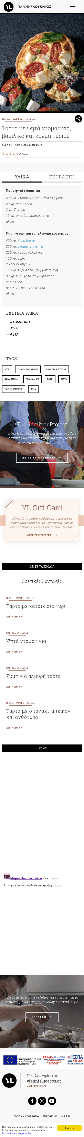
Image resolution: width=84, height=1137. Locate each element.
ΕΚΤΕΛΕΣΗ (62, 177)
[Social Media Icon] (32, 1101)
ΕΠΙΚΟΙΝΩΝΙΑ (50, 1116)
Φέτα (33, 389)
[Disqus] (42, 811)
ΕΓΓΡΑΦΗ (39, 1017)
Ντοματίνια (11, 379)
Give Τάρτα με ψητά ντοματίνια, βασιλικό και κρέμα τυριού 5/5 (17, 154)
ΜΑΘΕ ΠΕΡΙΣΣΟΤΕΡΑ (39, 535)
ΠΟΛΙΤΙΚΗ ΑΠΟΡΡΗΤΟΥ (26, 1116)
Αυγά (6, 369)
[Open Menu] (75, 8)
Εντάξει (69, 1127)
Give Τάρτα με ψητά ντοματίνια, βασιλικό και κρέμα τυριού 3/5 (10, 154)
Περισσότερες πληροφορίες (16, 1133)
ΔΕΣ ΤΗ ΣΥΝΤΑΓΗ (14, 617)
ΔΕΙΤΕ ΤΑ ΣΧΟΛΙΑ (42, 566)
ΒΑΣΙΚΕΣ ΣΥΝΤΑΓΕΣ (17, 633)
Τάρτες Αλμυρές (13, 389)
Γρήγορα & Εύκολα (56, 369)
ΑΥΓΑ (14, 328)
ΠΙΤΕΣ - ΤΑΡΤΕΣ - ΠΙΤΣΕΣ (18, 118)
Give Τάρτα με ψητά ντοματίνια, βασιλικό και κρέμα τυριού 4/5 (14, 154)
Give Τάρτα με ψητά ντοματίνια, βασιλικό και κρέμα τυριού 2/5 (7, 154)
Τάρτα (64, 379)
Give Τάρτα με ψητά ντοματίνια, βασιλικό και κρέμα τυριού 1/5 (4, 154)
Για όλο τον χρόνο (28, 369)
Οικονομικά (32, 379)
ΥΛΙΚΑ (22, 177)
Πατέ (50, 379)
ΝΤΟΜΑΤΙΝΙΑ (20, 322)
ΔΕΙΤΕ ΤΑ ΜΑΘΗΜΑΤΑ (39, 457)
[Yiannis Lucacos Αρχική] (28, 6)
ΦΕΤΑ (14, 334)
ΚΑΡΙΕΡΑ (66, 1116)
